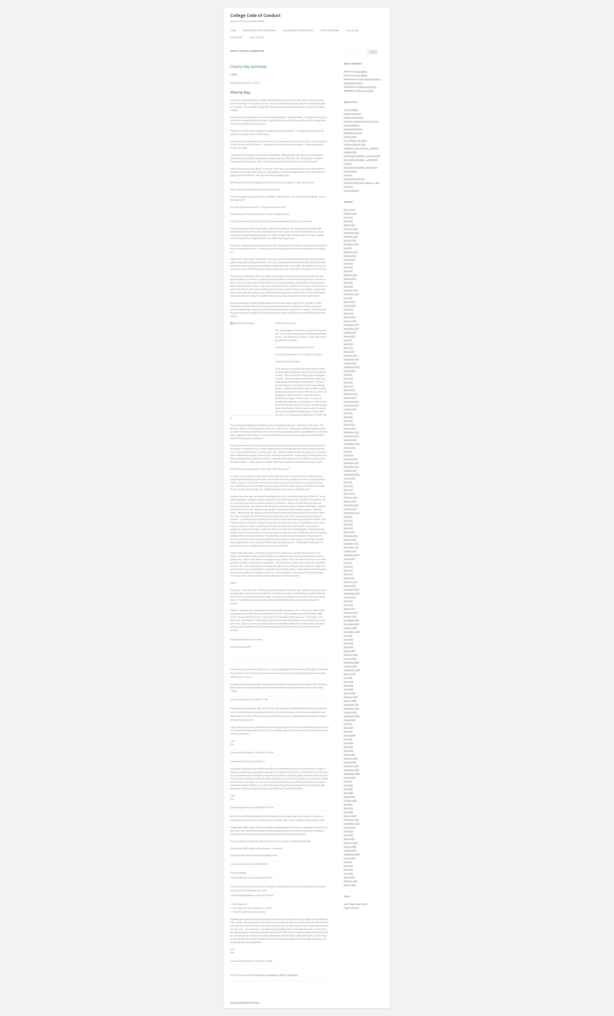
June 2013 (348, 485)
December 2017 (351, 324)
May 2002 (348, 869)
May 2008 (348, 685)
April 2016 (348, 386)
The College (352, 30)
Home (233, 30)
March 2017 (349, 351)
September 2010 (352, 593)
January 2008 (350, 700)
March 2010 (349, 608)
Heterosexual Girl (367, 86)
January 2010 (350, 616)
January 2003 (350, 846)
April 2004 (348, 812)
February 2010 (351, 612)
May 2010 (348, 601)
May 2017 (348, 347)
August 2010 (349, 597)
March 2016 (349, 389)
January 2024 (350, 240)
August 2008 (349, 673)
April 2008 (348, 689)
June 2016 (348, 378)
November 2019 (351, 294)
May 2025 (348, 221)
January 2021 (350, 278)
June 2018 (348, 309)
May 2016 (348, 382)
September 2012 (352, 512)
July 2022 (348, 248)
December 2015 (351, 401)
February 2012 (351, 535)
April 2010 (348, 604)
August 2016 (349, 370)
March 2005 (349, 796)
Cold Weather (350, 171)
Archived (258, 974)
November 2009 (351, 624)
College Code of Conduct (255, 15)
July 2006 (348, 739)
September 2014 (352, 443)
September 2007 (352, 716)
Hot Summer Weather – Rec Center (360, 167)
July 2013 (348, 482)
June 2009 (348, 639)
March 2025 (349, 225)
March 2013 (349, 493)
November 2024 (351, 232)
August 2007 (349, 719)
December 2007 (351, 704)
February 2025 (351, 228)
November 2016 (351, 359)
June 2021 (348, 263)
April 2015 (348, 420)
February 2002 (351, 881)
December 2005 (351, 766)
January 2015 (350, 428)
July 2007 (348, 723)
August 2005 (349, 777)
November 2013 (351, 466)
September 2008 (352, 670)
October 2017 (350, 332)
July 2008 (348, 677)
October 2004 (350, 800)
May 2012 (348, 524)
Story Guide (236, 37)
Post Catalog (256, 37)
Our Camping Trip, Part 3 (355, 140)
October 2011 (350, 551)
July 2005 (348, 781)
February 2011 (351, 581)
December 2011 (351, 543)
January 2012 (350, 539)
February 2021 (351, 274)
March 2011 (349, 578)
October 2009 (350, 627)
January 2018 (350, 320)
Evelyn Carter (350, 136)
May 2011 (348, 570)
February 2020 (351, 290)
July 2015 (348, 413)
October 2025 (350, 213)
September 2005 (352, 773)
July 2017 (348, 340)
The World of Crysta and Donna (259, 30)
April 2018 (348, 313)
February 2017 (351, 355)
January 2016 (350, 397)
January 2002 (350, 884)
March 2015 (349, 424)
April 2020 (348, 286)
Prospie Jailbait (360, 71)
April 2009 (348, 647)
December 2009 (351, 620)
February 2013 (351, 497)
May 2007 (348, 731)
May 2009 (348, 643)
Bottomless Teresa (353, 132)
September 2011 (352, 554)
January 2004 (350, 815)
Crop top (348, 175)
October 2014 (350, 439)
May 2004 (348, 808)
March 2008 (349, 693)
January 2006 (350, 762)
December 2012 (351, 505)
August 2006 (349, 735)
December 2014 (351, 432)
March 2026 (349, 209)
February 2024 (351, 236)
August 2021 (349, 259)
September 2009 (352, 631)
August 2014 (349, 447)
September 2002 (352, 854)
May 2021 (348, 267)
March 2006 (349, 754)
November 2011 (351, 547)
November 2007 (351, 708)
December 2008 (351, 662)
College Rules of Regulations (298, 30)
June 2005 (348, 785)
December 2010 (351, 589)
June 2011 (348, 566)
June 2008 (348, 681)
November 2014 (351, 436)
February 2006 (351, 758)
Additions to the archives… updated (361, 148)
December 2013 (351, 462)
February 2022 (351, 251)
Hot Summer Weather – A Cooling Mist (362, 155)
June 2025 (348, 217)
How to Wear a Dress (354, 178)
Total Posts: (349, 907)
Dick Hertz (293, 974)
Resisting (348, 186)
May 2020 (348, 282)
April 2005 (348, 792)
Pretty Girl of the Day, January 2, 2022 (361, 182)
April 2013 (348, 489)
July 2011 (348, 562)
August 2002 (349, 858)
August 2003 (349, 827)
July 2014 (348, 451)
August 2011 (349, 558)
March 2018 (349, 317)
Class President (351, 190)
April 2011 (348, 574)
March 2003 (349, 838)
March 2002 (349, 877)
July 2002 (348, 861)
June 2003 (348, 831)
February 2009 (351, 654)
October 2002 (350, 850)
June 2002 (348, 865)
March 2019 (349, 301)
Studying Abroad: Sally (355, 144)
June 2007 (348, 727)
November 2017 (351, 328)
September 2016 (352, 366)
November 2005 (351, 769)
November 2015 (351, 405)
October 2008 (350, 666)
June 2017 (348, 343)
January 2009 (350, 658)
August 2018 (349, 305)
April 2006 (348, 750)
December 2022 (351, 244)
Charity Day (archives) (248, 66)
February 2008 (351, 696)
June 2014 (348, 455)
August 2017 (349, 336)
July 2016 (348, 374)
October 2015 (350, 409)
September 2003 (352, 823)
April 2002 (348, 873)
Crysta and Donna (329, 30)
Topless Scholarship (353, 117)
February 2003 (351, 842)
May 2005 (348, 789)
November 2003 (351, 819)
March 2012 (349, 531)
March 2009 (349, 650)
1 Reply (233, 74)
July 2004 (348, 804)
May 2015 (348, 416)
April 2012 (348, 528)
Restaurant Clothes (353, 129)
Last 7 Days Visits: (352, 904)
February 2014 (351, 459)
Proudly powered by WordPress (244, 1002)
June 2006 (348, 742)
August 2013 (349, 478)
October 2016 (350, 363)
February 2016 (351, 393)
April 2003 (348, 835)
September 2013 (352, 474)
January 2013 (350, 501)
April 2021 (348, 271)
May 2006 (348, 746)
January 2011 (350, 585)
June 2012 (348, 520)
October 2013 (350, 470)
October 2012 (350, 508)
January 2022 (350, 255)
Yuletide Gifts (350, 152)
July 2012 (348, 516)
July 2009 (348, 635)
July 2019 (348, 297)
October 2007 (350, 712)
